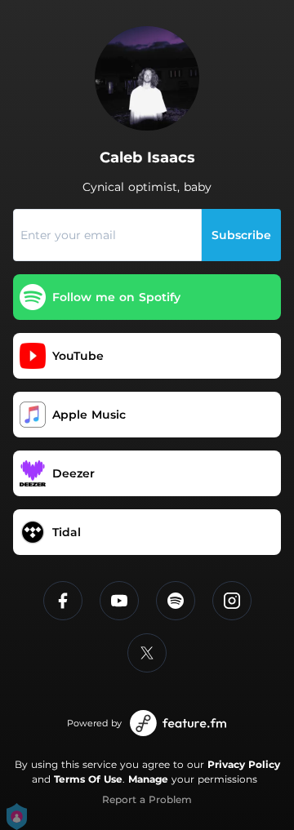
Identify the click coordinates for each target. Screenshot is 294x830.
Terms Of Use (88, 779)
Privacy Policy (243, 764)
